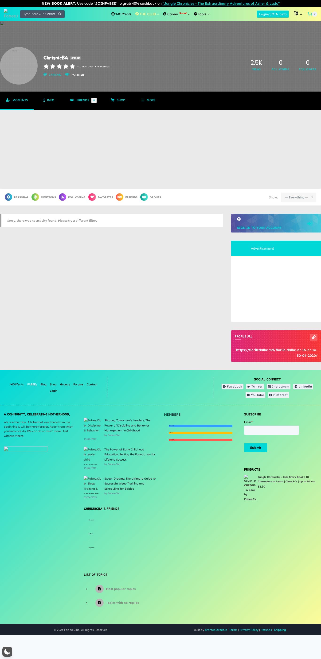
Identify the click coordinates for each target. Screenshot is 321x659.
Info (50, 100)
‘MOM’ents (17, 384)
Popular (91, 548)
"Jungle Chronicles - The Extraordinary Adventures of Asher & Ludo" (221, 3)
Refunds (266, 630)
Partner (77, 74)
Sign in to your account (259, 227)
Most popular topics (121, 589)
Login (53, 390)
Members (172, 414)
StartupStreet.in (216, 630)
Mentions (48, 197)
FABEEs (32, 384)
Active (91, 534)
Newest (91, 520)
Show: (273, 197)
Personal (21, 197)
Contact (92, 384)
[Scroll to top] (305, 640)
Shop (121, 100)
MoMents (20, 100)
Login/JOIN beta (273, 14)
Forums (78, 384)
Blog (43, 384)
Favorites (105, 197)
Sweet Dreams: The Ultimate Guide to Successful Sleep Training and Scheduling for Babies (130, 483)
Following (77, 197)
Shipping (280, 630)
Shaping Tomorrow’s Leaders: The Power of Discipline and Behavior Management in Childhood (127, 425)
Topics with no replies (122, 603)
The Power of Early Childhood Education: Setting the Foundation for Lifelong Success (129, 454)
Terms (233, 630)
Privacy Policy (248, 630)
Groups (155, 197)
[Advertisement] (160, 145)
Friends (86, 100)
